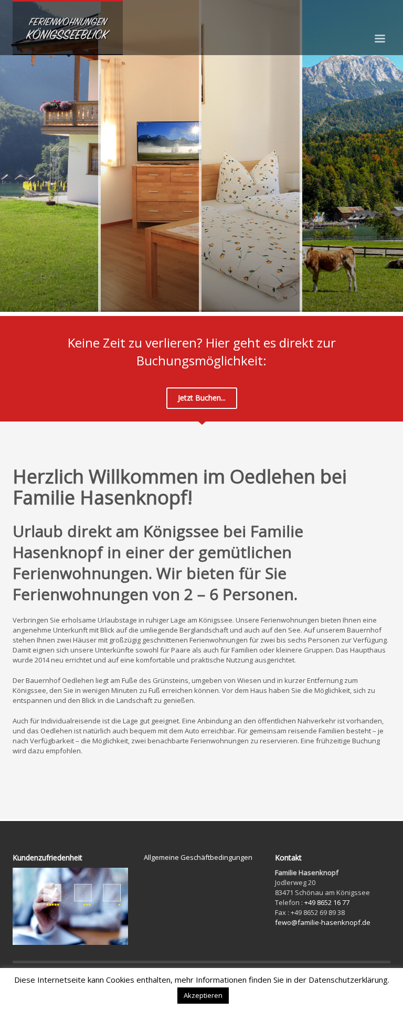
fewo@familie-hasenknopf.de (322, 922)
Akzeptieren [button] (203, 995)
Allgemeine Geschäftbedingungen (198, 857)
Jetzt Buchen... (202, 398)
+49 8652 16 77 (326, 902)
